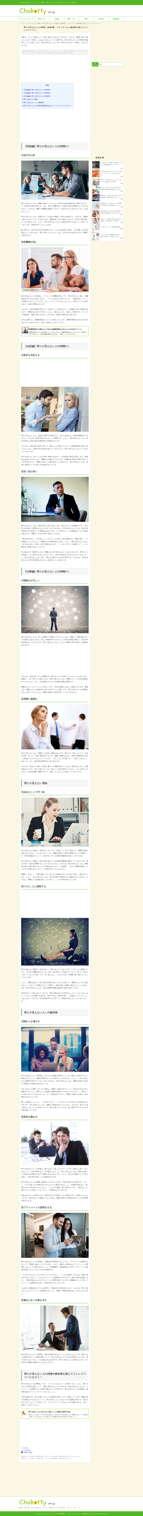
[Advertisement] (54, 1477)
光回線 (56, 19)
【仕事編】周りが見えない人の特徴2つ (36, 96)
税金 (86, 19)
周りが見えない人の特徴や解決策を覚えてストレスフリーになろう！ (47, 105)
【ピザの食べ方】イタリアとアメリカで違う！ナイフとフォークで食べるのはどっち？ (111, 173)
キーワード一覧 (52, 1513)
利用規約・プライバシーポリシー (71, 1513)
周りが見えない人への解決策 (33, 102)
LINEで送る (27, 1452)
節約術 (101, 19)
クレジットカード (27, 19)
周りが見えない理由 (30, 99)
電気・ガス (72, 19)
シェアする (25, 1450)
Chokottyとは (40, 1513)
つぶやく (25, 1448)
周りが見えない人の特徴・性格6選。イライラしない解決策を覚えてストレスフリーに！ (111, 164)
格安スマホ (42, 19)
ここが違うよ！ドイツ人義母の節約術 (110, 226)
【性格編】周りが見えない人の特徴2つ (36, 90)
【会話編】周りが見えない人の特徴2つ (36, 93)
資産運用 (116, 19)
